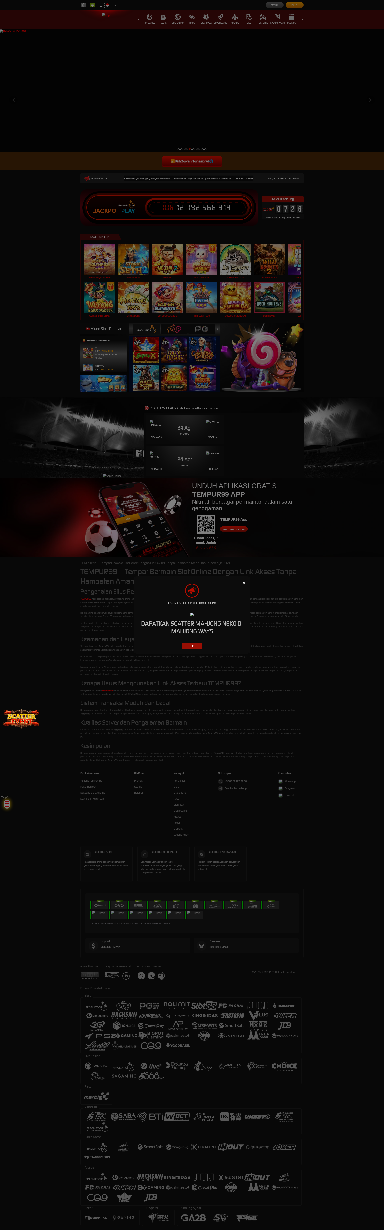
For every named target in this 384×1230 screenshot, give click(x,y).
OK (192, 646)
